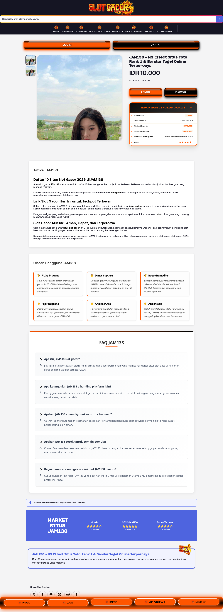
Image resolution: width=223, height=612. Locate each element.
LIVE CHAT (201, 603)
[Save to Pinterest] (59, 594)
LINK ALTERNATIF (157, 602)
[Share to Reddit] (68, 594)
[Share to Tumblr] (76, 594)
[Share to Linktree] (51, 594)
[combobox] (108, 19)
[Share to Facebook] (42, 594)
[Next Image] (119, 98)
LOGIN (67, 44)
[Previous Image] (39, 98)
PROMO (26, 602)
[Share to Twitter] (34, 594)
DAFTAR (156, 44)
